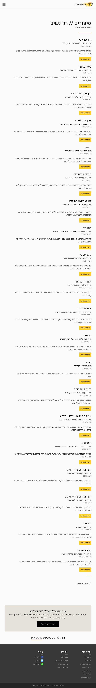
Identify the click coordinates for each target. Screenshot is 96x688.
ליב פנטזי (84, 43)
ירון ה (86, 527)
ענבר (86, 97)
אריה (86, 419)
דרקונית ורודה (83, 312)
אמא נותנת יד (84, 308)
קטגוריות (64, 657)
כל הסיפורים (63, 664)
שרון (86, 392)
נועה (86, 177)
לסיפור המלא (85, 59)
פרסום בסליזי (86, 677)
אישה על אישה (74, 43)
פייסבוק (37, 657)
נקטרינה (85, 204)
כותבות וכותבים (62, 660)
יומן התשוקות (83, 446)
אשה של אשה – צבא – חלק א (75, 416)
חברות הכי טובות (82, 174)
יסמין (86, 151)
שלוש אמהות (84, 550)
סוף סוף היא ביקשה (80, 93)
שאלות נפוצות (85, 664)
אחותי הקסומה (83, 282)
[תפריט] (4, 4)
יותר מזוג (78, 124)
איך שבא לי (85, 40)
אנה (86, 473)
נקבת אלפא (83, 339)
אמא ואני (86, 443)
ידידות (87, 147)
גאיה (88, 362)
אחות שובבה (83, 70)
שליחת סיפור (63, 667)
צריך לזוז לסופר (82, 120)
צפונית (85, 258)
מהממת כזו (85, 255)
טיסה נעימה (85, 67)
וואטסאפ (36, 664)
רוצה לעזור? (86, 667)
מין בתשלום (78, 554)
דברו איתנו (87, 674)
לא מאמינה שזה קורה (79, 201)
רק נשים (65, 43)
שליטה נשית (63, 124)
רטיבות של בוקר (82, 389)
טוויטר (37, 660)
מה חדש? (87, 660)
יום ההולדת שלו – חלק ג (78, 497)
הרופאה (87, 335)
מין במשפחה (78, 285)
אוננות (73, 231)
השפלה (68, 419)
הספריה (87, 228)
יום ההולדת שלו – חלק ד (78, 470)
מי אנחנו (88, 657)
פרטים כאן (36, 638)
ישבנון (85, 124)
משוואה (87, 523)
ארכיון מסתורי (83, 231)
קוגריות (70, 554)
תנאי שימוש (86, 671)
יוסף (86, 285)
